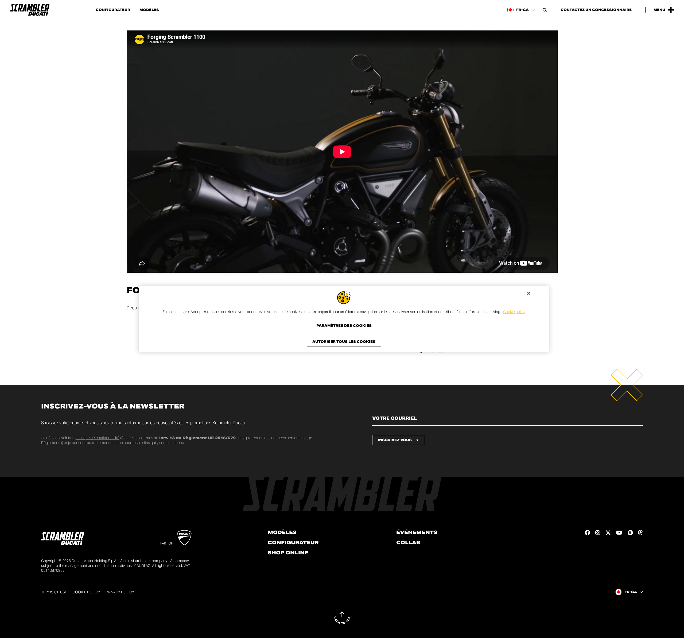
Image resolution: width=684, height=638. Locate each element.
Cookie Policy (86, 592)
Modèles (149, 9)
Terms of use (54, 592)
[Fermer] (529, 293)
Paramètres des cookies (344, 325)
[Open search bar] (545, 10)
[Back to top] (342, 617)
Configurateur (113, 9)
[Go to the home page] (29, 10)
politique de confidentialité (97, 437)
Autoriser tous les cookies (343, 342)
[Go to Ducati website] (184, 537)
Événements (416, 532)
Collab (408, 542)
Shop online (288, 552)
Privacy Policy (120, 592)
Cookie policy (514, 311)
